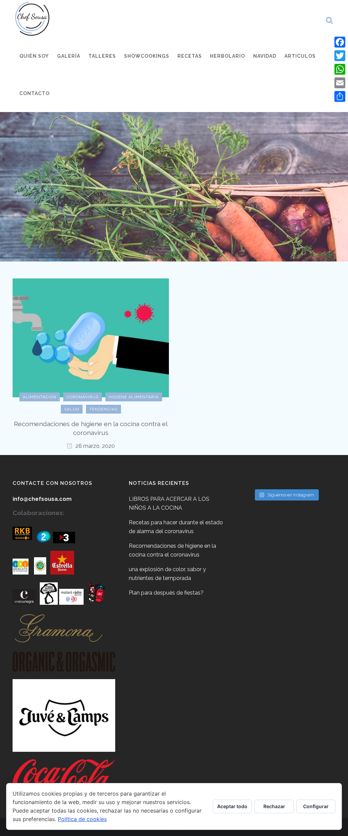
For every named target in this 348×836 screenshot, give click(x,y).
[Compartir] (340, 96)
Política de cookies (82, 819)
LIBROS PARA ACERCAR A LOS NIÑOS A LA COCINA (169, 503)
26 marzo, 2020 (94, 446)
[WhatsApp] (340, 69)
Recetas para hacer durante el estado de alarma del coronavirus (176, 526)
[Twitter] (340, 55)
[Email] (340, 83)
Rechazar (274, 806)
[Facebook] (340, 42)
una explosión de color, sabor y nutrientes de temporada (167, 573)
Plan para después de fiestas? (166, 592)
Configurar (316, 806)
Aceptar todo (232, 806)
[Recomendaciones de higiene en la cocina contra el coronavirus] (91, 337)
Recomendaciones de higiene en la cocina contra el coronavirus (172, 550)
